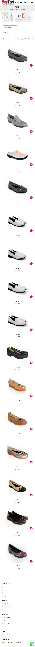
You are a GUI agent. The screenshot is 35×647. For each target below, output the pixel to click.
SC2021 (18, 532)
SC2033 (18, 565)
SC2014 (18, 400)
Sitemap (5, 593)
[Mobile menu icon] (31, 2)
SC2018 (18, 499)
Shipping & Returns (8, 607)
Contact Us (6, 604)
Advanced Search (7, 610)
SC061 (17, 169)
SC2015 (18, 433)
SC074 (17, 202)
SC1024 (18, 268)
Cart (4, 620)
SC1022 (18, 235)
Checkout (6, 626)
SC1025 (18, 301)
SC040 (17, 103)
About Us (6, 587)
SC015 (17, 70)
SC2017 (18, 466)
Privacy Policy (7, 634)
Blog (5, 596)
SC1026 (18, 334)
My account (6, 623)
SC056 (17, 136)
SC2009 (18, 367)
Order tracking (7, 617)
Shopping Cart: (22, 2)
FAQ (4, 590)
